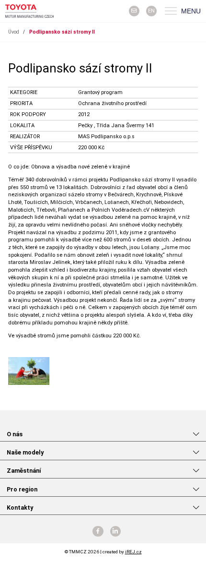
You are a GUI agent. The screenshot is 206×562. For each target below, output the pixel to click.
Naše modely (25, 452)
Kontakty (20, 507)
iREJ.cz (133, 551)
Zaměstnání (24, 470)
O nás (15, 434)
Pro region (22, 489)
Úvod (13, 32)
